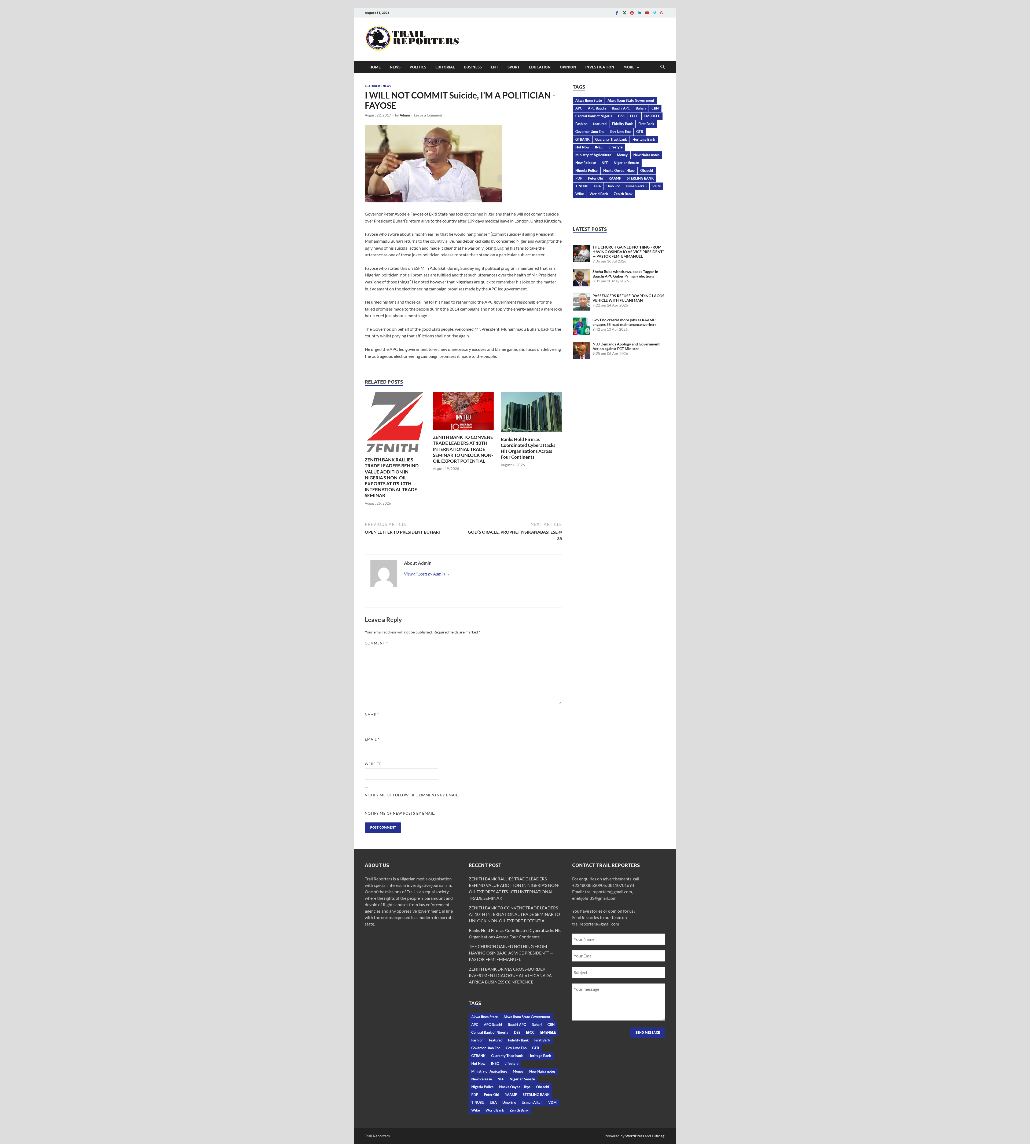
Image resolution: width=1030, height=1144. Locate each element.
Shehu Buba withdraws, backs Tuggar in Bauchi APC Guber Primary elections (625, 273)
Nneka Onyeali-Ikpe (619, 170)
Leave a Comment (428, 115)
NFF (605, 163)
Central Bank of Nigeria (593, 116)
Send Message (647, 1032)
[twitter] (624, 12)
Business (473, 67)
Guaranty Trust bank (611, 139)
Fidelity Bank (622, 124)
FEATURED (372, 86)
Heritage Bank (643, 139)
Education (540, 67)
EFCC (634, 116)
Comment (376, 643)
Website (373, 764)
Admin (405, 115)
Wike (579, 194)
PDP (578, 178)
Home (375, 67)
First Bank (646, 124)
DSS (621, 116)
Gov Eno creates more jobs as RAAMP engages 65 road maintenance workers (624, 322)
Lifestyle (616, 147)
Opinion (568, 67)
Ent (494, 67)
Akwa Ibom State (588, 100)
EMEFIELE (652, 116)
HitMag (658, 1136)
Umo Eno (613, 186)
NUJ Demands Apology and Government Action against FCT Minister (626, 346)
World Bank (599, 194)
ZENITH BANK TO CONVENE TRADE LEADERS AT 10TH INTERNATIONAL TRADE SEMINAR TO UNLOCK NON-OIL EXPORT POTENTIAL (463, 449)
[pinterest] (632, 12)
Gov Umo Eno (620, 131)
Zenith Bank (623, 194)
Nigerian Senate (626, 163)
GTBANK (582, 139)
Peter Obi (595, 178)
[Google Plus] (662, 12)
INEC (599, 147)
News (395, 67)
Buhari (641, 108)
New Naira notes (646, 155)
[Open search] (663, 67)
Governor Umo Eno (589, 131)
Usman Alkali (636, 186)
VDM (656, 186)
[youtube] (647, 12)
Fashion (581, 124)
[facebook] (617, 12)
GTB (639, 131)
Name (372, 714)
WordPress (634, 1136)
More (628, 67)
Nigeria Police (586, 170)
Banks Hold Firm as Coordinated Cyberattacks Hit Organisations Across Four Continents (528, 448)
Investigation (599, 67)
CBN (655, 108)
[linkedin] (639, 12)
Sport (513, 67)
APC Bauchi (597, 108)
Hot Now (582, 147)
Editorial (445, 67)
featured (599, 124)
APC (578, 108)
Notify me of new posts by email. (400, 813)
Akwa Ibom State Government (631, 100)
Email (372, 739)
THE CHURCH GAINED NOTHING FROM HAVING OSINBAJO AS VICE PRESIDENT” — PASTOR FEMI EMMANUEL (628, 251)
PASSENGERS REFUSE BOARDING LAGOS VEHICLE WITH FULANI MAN (628, 298)
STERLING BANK (640, 178)
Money (622, 155)
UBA (597, 186)
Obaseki (646, 170)
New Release (585, 163)
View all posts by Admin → (427, 573)
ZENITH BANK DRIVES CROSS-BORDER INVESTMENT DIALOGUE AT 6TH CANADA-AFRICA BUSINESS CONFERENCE (511, 975)
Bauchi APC (621, 108)
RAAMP (615, 178)
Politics (418, 67)
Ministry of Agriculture (593, 155)
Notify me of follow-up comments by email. (412, 795)
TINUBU (581, 186)
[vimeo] (654, 12)
